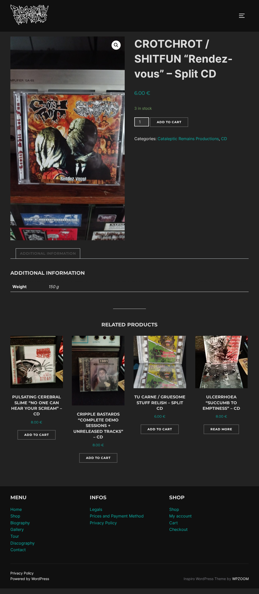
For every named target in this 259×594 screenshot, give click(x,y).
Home (16, 509)
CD (224, 138)
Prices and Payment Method (117, 515)
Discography (22, 543)
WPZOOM (240, 579)
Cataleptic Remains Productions (188, 138)
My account (180, 515)
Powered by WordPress (29, 579)
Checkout (178, 529)
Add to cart (169, 122)
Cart (173, 522)
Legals (96, 509)
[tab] (48, 253)
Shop (15, 515)
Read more (221, 429)
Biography (20, 522)
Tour (14, 536)
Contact (18, 549)
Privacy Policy (103, 522)
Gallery (17, 529)
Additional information (48, 253)
